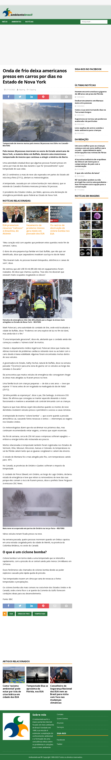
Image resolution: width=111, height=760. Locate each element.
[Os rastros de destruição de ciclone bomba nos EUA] (61, 214)
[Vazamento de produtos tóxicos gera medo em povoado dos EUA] (37, 214)
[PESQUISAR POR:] (93, 21)
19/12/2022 (80, 176)
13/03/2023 (80, 97)
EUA (11, 614)
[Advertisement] (55, 45)
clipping (22, 89)
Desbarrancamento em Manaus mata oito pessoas (89, 101)
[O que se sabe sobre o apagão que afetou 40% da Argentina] (97, 252)
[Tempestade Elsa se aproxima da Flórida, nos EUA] (37, 675)
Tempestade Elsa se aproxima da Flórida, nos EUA (37, 688)
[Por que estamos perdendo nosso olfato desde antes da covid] (85, 243)
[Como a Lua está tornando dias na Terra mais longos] (85, 216)
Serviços (60, 727)
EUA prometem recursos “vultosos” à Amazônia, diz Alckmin (13, 229)
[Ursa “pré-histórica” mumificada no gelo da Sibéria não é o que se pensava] (97, 225)
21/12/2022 (80, 169)
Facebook (61, 740)
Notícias (29, 22)
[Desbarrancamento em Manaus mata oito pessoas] (97, 207)
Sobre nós (39, 715)
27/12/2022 (10, 89)
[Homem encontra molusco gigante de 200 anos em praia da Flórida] (85, 207)
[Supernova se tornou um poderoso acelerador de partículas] (97, 216)
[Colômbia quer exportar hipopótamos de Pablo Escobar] (85, 234)
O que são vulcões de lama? (87, 173)
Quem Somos (62, 718)
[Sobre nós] (16, 726)
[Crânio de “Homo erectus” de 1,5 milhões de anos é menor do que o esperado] (85, 252)
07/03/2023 (80, 124)
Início (4, 22)
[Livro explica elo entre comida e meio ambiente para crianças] (85, 225)
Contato (60, 714)
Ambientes (16, 22)
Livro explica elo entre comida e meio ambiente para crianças (89, 129)
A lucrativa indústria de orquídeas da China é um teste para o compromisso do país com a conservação (90, 163)
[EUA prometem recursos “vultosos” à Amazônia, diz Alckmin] (14, 214)
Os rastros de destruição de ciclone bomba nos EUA (60, 229)
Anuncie (60, 723)
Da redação (82, 139)
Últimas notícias (85, 85)
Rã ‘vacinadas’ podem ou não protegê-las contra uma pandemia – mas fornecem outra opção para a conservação (91, 183)
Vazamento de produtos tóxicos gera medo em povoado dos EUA (35, 229)
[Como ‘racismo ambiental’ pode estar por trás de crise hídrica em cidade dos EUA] (14, 675)
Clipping (32, 89)
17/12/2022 (80, 190)
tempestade (40, 614)
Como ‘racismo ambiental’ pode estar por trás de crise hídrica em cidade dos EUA (12, 691)
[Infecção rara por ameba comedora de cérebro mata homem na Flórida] (97, 234)
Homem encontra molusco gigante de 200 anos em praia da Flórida (91, 92)
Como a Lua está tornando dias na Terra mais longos (90, 111)
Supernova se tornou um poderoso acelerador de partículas (91, 120)
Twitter (59, 744)
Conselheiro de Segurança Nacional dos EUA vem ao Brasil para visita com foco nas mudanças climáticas (61, 694)
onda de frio (24, 614)
